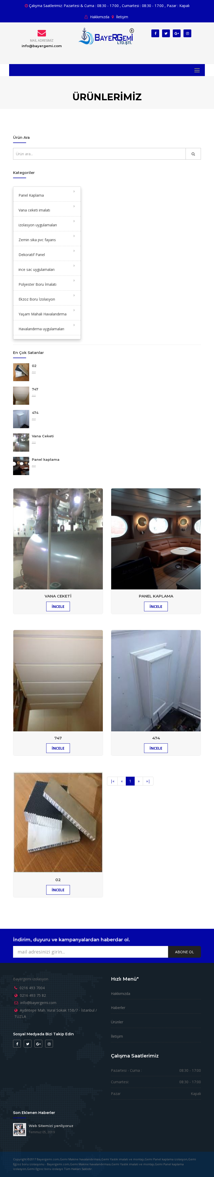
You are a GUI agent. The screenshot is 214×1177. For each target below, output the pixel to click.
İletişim (121, 16)
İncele (58, 889)
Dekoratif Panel (32, 254)
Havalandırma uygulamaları (41, 328)
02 (34, 366)
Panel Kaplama (31, 195)
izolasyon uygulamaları (38, 224)
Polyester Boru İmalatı (37, 284)
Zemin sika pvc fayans (37, 239)
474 (35, 412)
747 (35, 389)
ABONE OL (184, 951)
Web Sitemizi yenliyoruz (51, 1126)
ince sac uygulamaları (37, 269)
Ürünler (117, 1021)
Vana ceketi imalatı (34, 210)
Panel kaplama (46, 459)
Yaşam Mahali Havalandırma (43, 314)
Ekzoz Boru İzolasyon (37, 299)
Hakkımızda (99, 16)
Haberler (118, 1007)
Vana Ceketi (43, 436)
